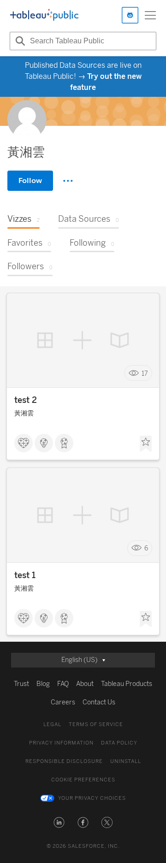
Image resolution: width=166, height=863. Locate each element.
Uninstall (125, 761)
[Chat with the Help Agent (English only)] (130, 15)
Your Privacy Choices (92, 798)
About (85, 684)
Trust (21, 684)
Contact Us (99, 702)
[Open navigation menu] (150, 15)
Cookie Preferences (83, 780)
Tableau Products (126, 684)
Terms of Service (96, 724)
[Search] (19, 41)
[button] (59, 822)
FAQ (63, 684)
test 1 (25, 575)
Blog (43, 684)
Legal (52, 724)
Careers (63, 702)
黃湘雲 (24, 413)
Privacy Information (61, 743)
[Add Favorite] (146, 444)
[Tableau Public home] (44, 15)
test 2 (25, 400)
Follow (30, 180)
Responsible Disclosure (64, 761)
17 (145, 373)
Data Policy (119, 743)
